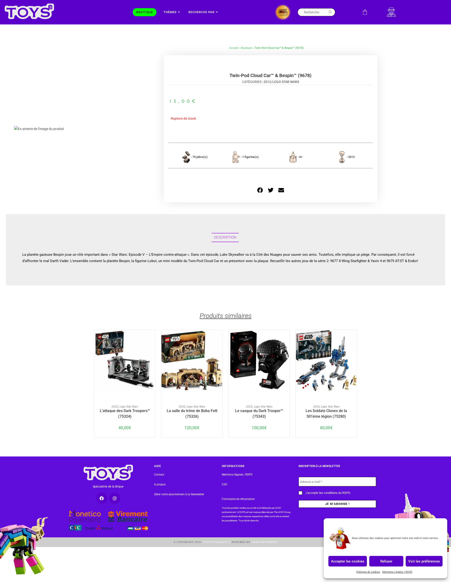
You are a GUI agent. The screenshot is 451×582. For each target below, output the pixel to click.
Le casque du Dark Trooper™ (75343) (259, 413)
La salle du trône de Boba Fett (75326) (192, 413)
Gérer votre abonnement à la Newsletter (179, 494)
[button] (260, 190)
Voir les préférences (424, 561)
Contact (159, 474)
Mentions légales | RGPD (237, 474)
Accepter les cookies (347, 561)
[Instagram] (114, 498)
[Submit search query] (330, 12)
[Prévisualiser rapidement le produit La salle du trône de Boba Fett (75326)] (220, 338)
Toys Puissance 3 (217, 542)
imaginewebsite (265, 542)
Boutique (246, 48)
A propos (160, 484)
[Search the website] (316, 12)
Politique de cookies (368, 572)
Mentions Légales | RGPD (397, 572)
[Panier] (364, 12)
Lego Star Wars (285, 82)
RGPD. (346, 493)
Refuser (386, 561)
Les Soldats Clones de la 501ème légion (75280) (326, 413)
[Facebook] (101, 498)
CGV (224, 484)
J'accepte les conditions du (328, 493)
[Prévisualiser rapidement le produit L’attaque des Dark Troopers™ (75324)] (153, 338)
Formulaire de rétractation (238, 499)
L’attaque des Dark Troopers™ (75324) (125, 413)
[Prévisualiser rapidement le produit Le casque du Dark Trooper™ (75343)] (287, 338)
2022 (115, 406)
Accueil (233, 48)
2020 (316, 406)
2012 (267, 82)
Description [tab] (225, 237)
